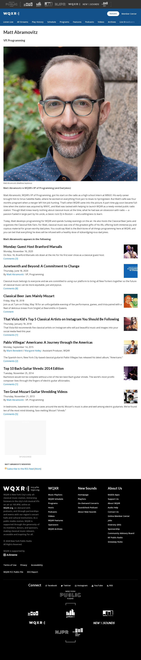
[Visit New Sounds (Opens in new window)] (91, 4)
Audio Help (113, 507)
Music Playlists (55, 494)
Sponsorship (114, 529)
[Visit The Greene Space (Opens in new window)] (105, 4)
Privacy (23, 565)
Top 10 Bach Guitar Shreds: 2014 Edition (33, 368)
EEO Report (32, 572)
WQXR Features (55, 520)
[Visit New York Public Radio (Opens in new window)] (70, 595)
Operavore (53, 524)
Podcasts (89, 22)
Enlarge (136, 179)
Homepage (83, 494)
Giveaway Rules (115, 541)
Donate (113, 13)
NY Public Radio (115, 537)
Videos (101, 22)
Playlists (82, 499)
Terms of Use (9, 565)
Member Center (129, 13)
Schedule (51, 22)
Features (77, 22)
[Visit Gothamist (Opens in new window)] (38, 4)
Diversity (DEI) (114, 524)
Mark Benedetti (15, 350)
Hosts (51, 507)
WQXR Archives (55, 529)
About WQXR (114, 503)
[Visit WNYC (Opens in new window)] (28, 4)
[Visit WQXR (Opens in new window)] (74, 4)
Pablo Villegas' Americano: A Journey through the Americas (48, 342)
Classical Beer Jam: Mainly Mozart (28, 296)
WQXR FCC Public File (13, 572)
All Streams (22, 22)
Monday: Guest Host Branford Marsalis (32, 247)
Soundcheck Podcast (88, 507)
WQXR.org (8, 508)
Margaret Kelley (33, 350)
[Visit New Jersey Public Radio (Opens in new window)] (36, 632)
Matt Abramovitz (15, 274)
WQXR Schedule (55, 499)
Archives (112, 22)
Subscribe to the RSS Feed (20, 468)
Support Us (113, 499)
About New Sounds (87, 512)
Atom (37, 468)
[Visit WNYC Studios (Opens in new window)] (48, 4)
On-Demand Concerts (88, 503)
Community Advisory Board (121, 533)
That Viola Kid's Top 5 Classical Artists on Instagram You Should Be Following (61, 319)
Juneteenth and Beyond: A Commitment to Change (41, 266)
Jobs (110, 520)
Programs (64, 22)
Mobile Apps (114, 494)
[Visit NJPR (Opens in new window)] (60, 4)
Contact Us (113, 512)
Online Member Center (119, 516)
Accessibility (37, 565)
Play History (38, 22)
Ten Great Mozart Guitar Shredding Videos (35, 392)
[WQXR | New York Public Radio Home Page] (11, 13)
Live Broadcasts (127, 22)
